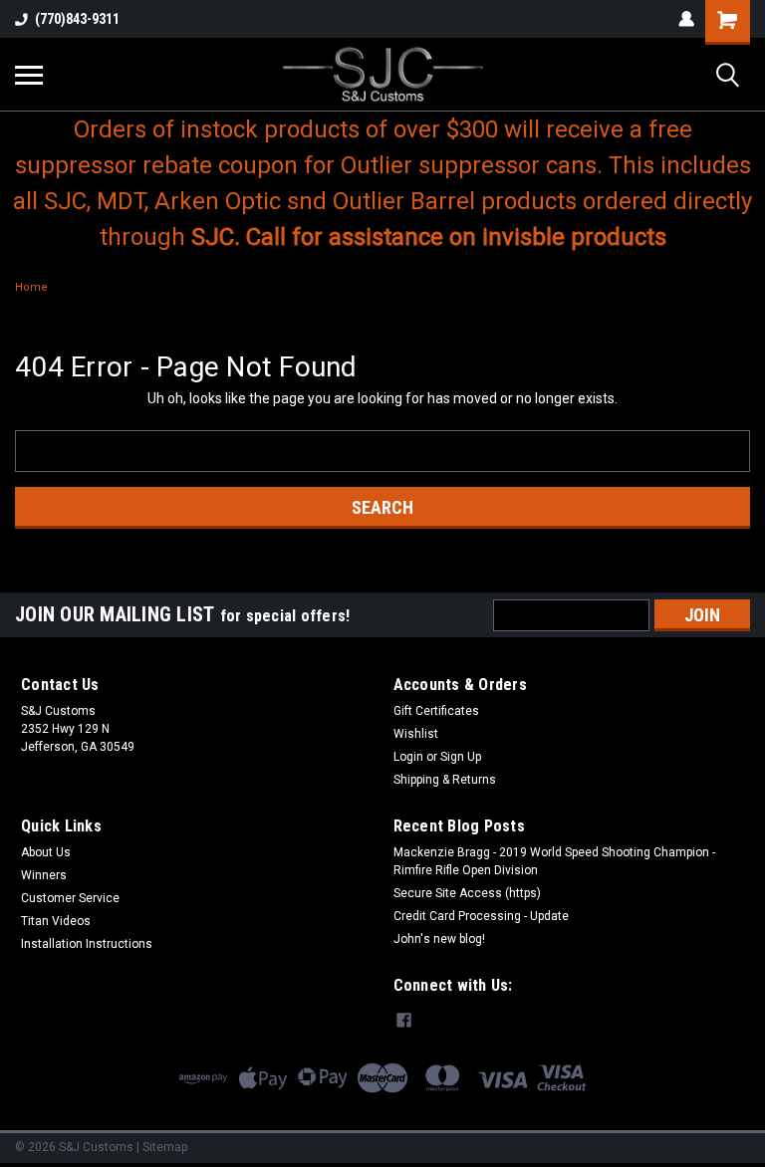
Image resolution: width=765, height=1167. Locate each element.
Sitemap (164, 1147)
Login (408, 757)
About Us (46, 852)
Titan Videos (56, 921)
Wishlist (415, 734)
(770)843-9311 (77, 19)
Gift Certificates (436, 711)
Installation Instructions (86, 944)
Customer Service (70, 898)
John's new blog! (439, 939)
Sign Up (460, 757)
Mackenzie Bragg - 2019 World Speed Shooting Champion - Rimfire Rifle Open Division (554, 861)
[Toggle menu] (29, 75)
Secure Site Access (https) (467, 893)
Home (31, 287)
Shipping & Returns (444, 780)
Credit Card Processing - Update (481, 916)
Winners (44, 875)
